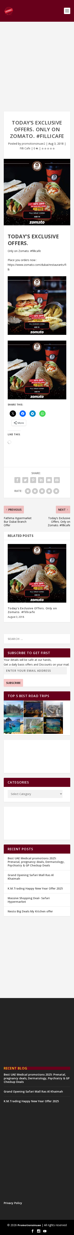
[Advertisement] (37, 67)
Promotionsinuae (29, 1225)
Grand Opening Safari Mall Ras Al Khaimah (31, 876)
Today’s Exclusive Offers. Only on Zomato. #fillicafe (32, 610)
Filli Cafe (25, 148)
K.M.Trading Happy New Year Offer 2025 (35, 888)
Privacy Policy (13, 1203)
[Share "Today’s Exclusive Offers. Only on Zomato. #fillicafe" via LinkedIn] (41, 480)
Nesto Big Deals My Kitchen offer (30, 911)
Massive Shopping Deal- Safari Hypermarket (29, 900)
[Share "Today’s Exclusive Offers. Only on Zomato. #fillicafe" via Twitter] (25, 480)
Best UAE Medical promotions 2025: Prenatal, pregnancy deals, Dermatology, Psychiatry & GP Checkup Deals (36, 861)
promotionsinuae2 (33, 143)
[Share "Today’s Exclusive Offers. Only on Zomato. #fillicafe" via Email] (49, 480)
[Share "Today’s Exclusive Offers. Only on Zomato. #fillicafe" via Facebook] (17, 480)
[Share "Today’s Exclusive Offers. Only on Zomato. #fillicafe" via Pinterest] (33, 480)
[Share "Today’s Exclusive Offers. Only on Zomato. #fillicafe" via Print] (57, 480)
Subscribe (13, 683)
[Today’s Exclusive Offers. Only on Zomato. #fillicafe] (37, 573)
